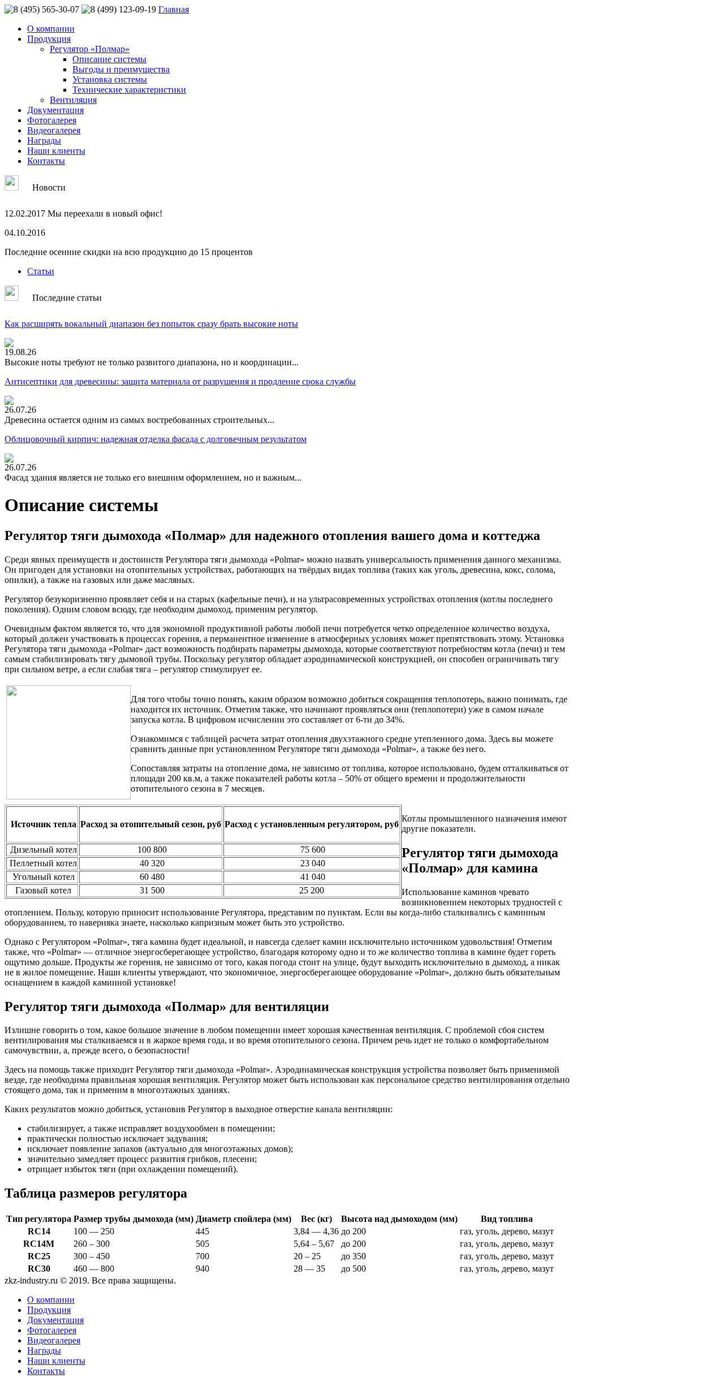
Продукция (49, 39)
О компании (51, 28)
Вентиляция (73, 100)
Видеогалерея (53, 130)
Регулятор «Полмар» (90, 49)
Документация (55, 110)
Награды (44, 140)
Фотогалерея (51, 120)
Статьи (40, 271)
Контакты (46, 161)
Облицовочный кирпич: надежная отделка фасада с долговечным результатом (156, 439)
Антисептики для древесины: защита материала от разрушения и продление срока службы (180, 381)
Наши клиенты (56, 150)
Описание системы (109, 59)
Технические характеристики (129, 89)
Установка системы (109, 79)
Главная (173, 9)
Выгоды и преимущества (121, 69)
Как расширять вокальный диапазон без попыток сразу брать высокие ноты (151, 324)
